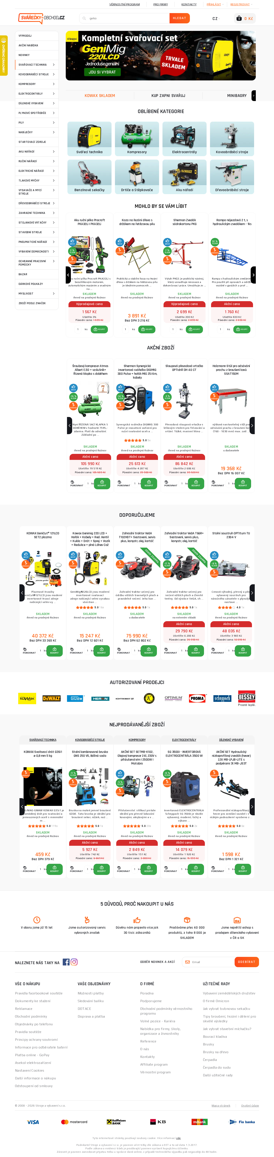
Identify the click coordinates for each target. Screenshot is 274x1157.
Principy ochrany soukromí (36, 1040)
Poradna (146, 993)
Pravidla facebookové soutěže (39, 993)
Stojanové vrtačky (32, 223)
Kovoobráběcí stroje (34, 74)
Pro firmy (160, 4)
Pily (21, 123)
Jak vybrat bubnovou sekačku (226, 1009)
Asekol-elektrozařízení (33, 1063)
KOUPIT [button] (101, 329)
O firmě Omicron (216, 1001)
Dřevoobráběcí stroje (34, 203)
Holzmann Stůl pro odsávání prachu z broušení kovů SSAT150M (231, 370)
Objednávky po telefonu (34, 1024)
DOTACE (84, 1009)
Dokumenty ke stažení (33, 1001)
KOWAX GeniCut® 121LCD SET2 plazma (43, 535)
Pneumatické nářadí (33, 242)
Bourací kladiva (215, 1037)
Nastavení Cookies (29, 1070)
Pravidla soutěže (28, 1032)
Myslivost (26, 294)
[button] (99, 329)
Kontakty (189, 4)
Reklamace (23, 1009)
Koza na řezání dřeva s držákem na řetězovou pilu (137, 222)
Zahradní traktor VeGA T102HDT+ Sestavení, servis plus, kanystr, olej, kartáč (137, 537)
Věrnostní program (124, 4)
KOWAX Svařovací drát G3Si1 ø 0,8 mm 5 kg (43, 754)
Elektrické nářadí (31, 171)
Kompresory (27, 84)
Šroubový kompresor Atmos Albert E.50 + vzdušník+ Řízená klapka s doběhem (90, 370)
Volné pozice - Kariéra (157, 1021)
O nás (144, 1049)
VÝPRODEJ (25, 36)
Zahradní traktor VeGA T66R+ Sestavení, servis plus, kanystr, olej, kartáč (184, 537)
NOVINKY (24, 55)
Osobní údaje (250, 1105)
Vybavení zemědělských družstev (229, 993)
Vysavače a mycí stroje (30, 192)
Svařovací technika (33, 65)
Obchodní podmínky (31, 1016)
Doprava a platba (91, 1016)
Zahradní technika (32, 213)
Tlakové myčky (29, 181)
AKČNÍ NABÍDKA (28, 45)
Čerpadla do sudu (217, 1067)
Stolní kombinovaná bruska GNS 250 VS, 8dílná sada (90, 754)
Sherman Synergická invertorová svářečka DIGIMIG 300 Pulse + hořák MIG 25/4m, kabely (137, 372)
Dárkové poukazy (31, 284)
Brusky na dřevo (216, 1052)
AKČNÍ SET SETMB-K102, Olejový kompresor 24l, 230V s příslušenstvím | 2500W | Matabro (137, 758)
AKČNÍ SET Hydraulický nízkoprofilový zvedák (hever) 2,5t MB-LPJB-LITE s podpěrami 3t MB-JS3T (231, 758)
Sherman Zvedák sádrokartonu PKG (185, 222)
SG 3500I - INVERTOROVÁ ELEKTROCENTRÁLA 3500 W (184, 754)
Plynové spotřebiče (32, 113)
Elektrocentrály (31, 94)
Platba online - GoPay (32, 1055)
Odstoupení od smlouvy (33, 1086)
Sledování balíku (91, 1001)
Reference (148, 1041)
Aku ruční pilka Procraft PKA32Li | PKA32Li (89, 222)
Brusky (208, 1044)
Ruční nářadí (28, 161)
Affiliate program (154, 1064)
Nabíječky (26, 132)
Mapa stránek (221, 1105)
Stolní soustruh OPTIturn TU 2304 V (231, 535)
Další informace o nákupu (35, 1078)
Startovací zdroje (32, 142)
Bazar (23, 274)
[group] (89, 275)
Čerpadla (210, 1060)
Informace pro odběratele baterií (41, 1047)
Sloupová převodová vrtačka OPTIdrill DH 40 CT (184, 368)
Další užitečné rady (218, 1075)
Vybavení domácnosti (34, 252)
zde (178, 1138)
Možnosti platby (91, 993)
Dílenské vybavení (31, 103)
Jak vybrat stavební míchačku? (227, 1029)
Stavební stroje (30, 232)
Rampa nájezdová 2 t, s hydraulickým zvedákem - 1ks (232, 222)
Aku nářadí (26, 152)
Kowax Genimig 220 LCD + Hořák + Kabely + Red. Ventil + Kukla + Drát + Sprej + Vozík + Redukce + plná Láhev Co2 (90, 539)
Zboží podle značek (32, 303)
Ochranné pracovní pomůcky (32, 263)
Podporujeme (151, 1001)
